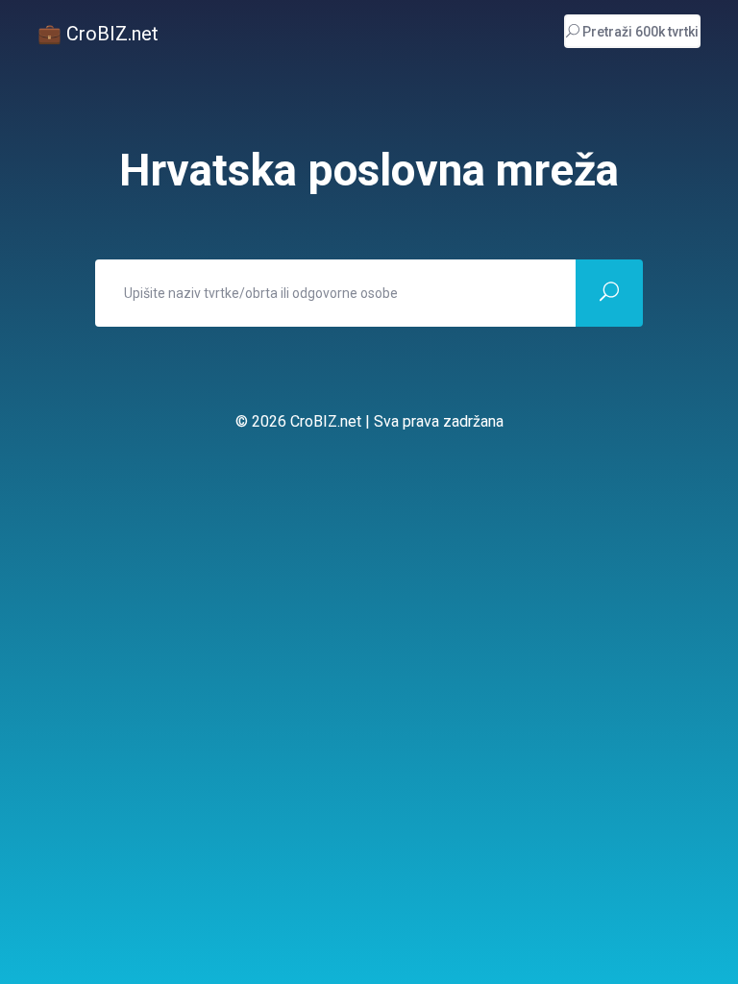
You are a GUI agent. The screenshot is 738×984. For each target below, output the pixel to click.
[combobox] (335, 293)
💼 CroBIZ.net (98, 33)
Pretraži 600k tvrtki (639, 31)
